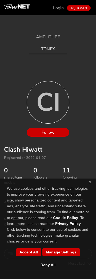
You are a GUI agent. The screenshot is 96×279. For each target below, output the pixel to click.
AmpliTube (48, 37)
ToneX (48, 49)
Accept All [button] (28, 252)
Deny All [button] (48, 265)
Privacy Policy (68, 223)
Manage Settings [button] (61, 252)
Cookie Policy (65, 218)
